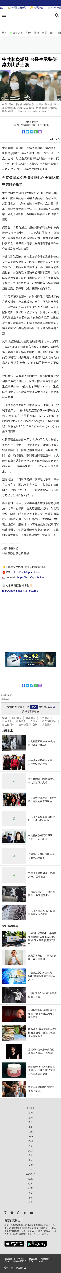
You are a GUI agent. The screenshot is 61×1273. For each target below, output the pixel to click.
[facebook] (12, 1213)
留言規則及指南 (5, 699)
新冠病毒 (16, 718)
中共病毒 (44, 718)
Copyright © (9, 1261)
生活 (30, 1160)
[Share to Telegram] (31, 131)
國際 (30, 1127)
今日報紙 (30, 1108)
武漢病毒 (30, 718)
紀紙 (30, 1179)
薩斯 (35, 724)
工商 (30, 1202)
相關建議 (8, 1259)
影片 (30, 1113)
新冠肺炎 (7, 721)
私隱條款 (45, 1259)
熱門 (36, 32)
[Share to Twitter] (27, 131)
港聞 (44, 32)
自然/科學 (30, 1174)
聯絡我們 (20, 1259)
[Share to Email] (40, 131)
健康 (30, 1165)
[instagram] (5, 1213)
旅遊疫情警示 (49, 721)
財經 (30, 1132)
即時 (28, 32)
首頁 (4, 32)
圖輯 (30, 1198)
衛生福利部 (8, 724)
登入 (34, 707)
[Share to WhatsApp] (36, 131)
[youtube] (31, 1213)
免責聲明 (33, 1259)
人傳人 (33, 721)
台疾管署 (23, 724)
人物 (30, 1155)
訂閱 (53, 707)
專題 (30, 1146)
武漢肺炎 (47, 724)
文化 (30, 1169)
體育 (30, 1183)
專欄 (30, 1141)
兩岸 (52, 32)
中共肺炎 (21, 721)
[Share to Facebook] (23, 131)
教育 (30, 1188)
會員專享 (18, 32)
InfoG (30, 1136)
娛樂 (30, 1193)
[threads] (18, 1213)
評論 (30, 1150)
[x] (25, 1213)
